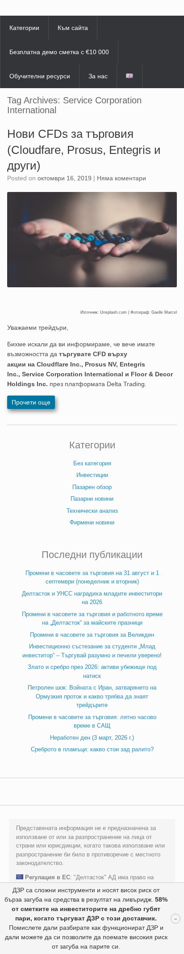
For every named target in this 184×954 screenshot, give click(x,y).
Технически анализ (92, 510)
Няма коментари (121, 178)
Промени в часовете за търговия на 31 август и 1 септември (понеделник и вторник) (92, 577)
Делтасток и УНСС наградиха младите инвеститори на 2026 (92, 598)
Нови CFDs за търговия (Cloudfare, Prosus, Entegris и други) (84, 149)
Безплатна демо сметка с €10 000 (59, 51)
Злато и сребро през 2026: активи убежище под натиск (92, 671)
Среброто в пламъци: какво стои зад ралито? (92, 749)
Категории (24, 27)
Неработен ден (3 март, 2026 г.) (92, 737)
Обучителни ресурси (39, 76)
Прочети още (31, 402)
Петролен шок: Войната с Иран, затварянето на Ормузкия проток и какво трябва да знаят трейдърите (92, 696)
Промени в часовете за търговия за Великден (92, 634)
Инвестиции (92, 475)
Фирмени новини (92, 522)
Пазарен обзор (92, 487)
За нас (98, 76)
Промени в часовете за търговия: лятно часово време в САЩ (92, 721)
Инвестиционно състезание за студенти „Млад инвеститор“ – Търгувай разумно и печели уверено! (92, 651)
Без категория (92, 463)
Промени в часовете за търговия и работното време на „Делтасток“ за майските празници (92, 618)
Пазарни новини (92, 498)
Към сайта (73, 27)
